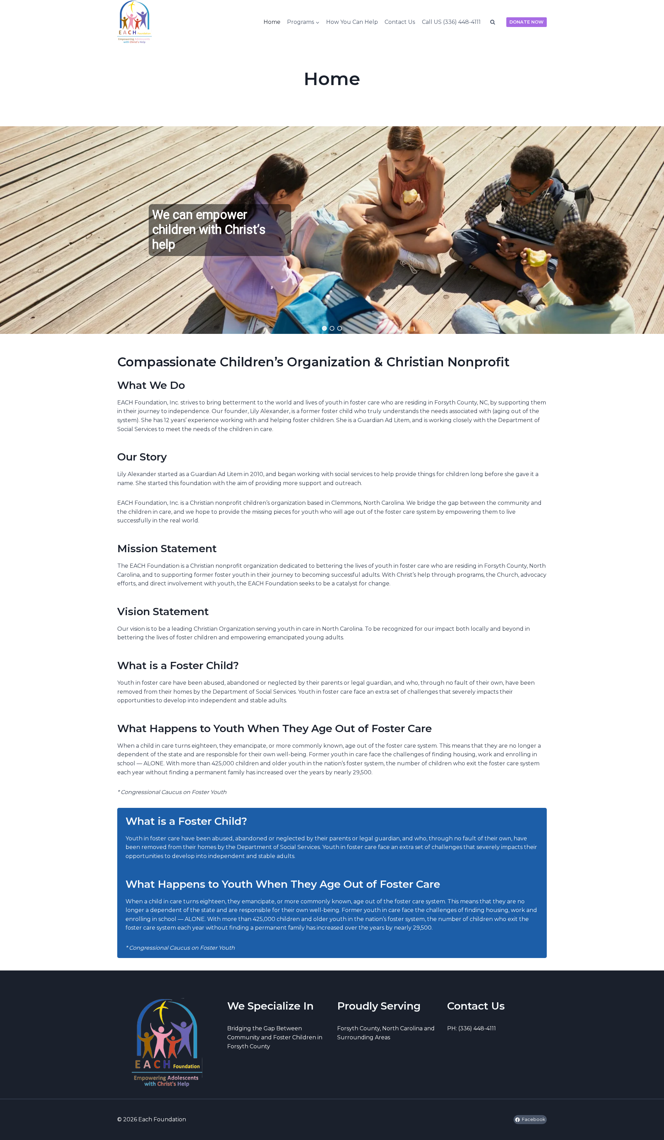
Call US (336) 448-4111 (451, 22)
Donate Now (526, 22)
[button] (324, 328)
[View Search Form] (492, 22)
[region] (332, 230)
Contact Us (400, 22)
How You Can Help (352, 22)
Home (272, 22)
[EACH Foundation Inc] (134, 22)
